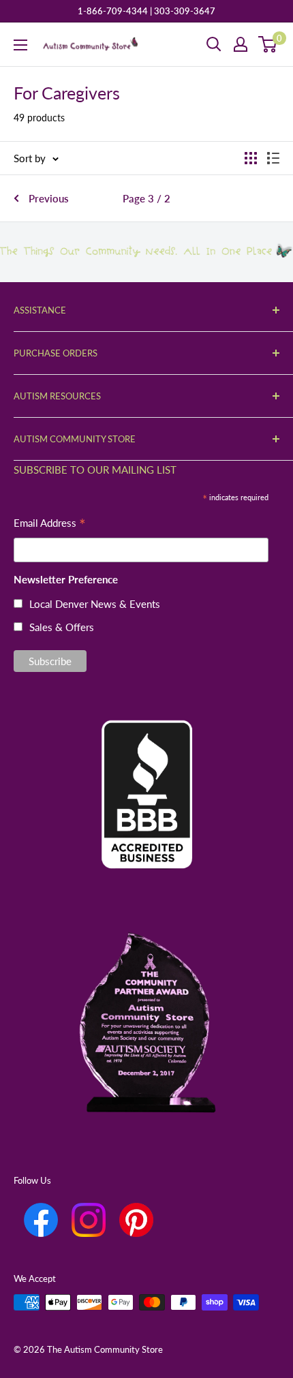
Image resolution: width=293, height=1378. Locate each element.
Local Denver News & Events (94, 604)
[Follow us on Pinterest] (136, 1220)
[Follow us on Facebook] (41, 1220)
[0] (268, 44)
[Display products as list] (273, 158)
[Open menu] (20, 45)
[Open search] (213, 44)
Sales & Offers (61, 627)
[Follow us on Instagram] (89, 1220)
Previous (49, 198)
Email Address (50, 524)
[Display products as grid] (251, 158)
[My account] (240, 44)
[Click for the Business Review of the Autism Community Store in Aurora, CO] (146, 771)
